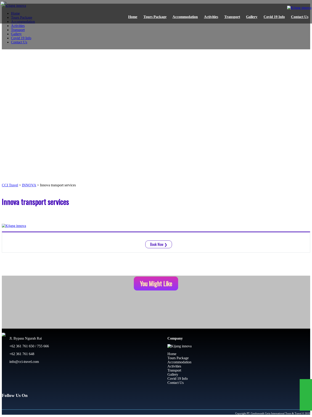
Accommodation (185, 17)
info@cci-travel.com (23, 362)
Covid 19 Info (274, 17)
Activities (211, 17)
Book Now (158, 244)
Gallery (251, 17)
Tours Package (155, 17)
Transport (232, 17)
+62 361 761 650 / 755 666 (28, 346)
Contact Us (299, 17)
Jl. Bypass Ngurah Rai (25, 338)
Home (132, 17)
